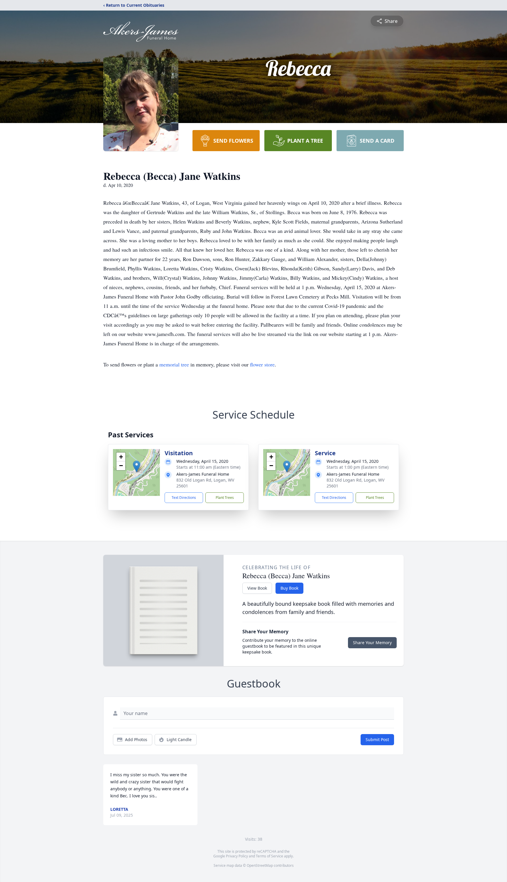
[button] (136, 466)
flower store (262, 364)
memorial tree (174, 364)
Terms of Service (269, 856)
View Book (257, 588)
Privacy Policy (237, 856)
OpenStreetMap (260, 865)
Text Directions (184, 497)
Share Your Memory (372, 642)
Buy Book (289, 588)
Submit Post (377, 739)
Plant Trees (225, 497)
